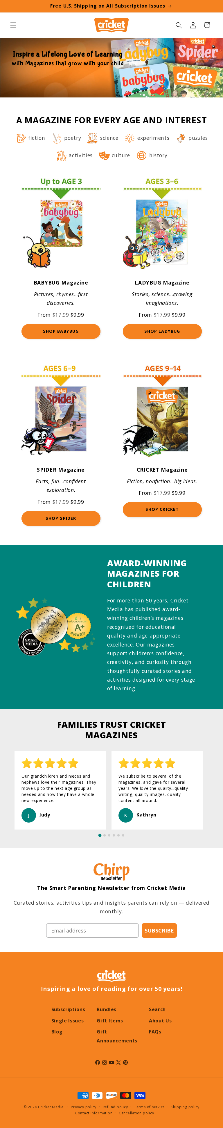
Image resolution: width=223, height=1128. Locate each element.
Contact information (94, 1113)
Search (157, 1009)
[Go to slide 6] (123, 835)
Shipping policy (185, 1107)
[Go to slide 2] (104, 835)
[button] (13, 25)
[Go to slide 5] (118, 835)
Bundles (106, 1009)
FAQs (155, 1032)
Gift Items (110, 1020)
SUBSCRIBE (159, 930)
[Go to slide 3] (109, 835)
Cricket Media (51, 1107)
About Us (160, 1020)
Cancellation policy (136, 1113)
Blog (57, 1032)
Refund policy (115, 1107)
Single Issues (67, 1020)
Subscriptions (68, 1009)
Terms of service (149, 1107)
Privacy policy (83, 1107)
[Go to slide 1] (100, 835)
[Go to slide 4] (114, 835)
